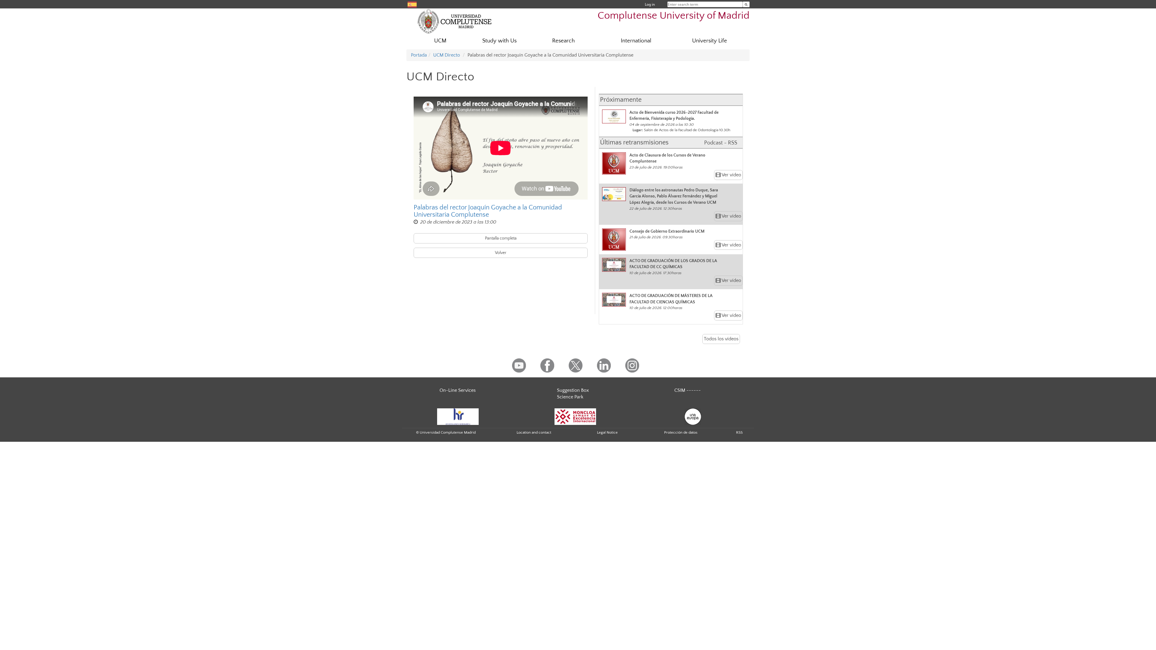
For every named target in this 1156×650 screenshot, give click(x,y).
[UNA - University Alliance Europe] (693, 416)
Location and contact (534, 432)
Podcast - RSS (720, 143)
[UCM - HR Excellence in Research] (458, 416)
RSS (739, 432)
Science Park (570, 397)
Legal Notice (607, 432)
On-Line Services (458, 390)
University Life (709, 41)
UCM (440, 41)
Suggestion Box (573, 390)
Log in (650, 4)
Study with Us (499, 41)
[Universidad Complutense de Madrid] (454, 21)
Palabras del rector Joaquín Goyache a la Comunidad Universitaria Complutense (488, 211)
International (636, 41)
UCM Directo (446, 55)
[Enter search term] (746, 4)
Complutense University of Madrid (674, 15)
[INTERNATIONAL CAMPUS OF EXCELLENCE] (575, 416)
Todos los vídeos (721, 339)
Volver (500, 252)
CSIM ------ (687, 390)
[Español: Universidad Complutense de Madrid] (412, 4)
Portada (419, 55)
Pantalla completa (501, 238)
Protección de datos (681, 432)
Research (563, 41)
